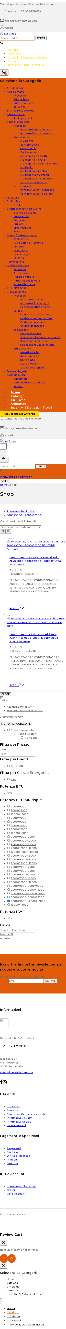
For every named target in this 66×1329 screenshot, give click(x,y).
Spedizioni (13, 1152)
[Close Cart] (3, 1243)
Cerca (41, 38)
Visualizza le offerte (19, 413)
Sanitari (18, 386)
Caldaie (18, 310)
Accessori (20, 95)
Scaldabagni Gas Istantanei (37, 344)
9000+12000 (19, 810)
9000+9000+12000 (23, 844)
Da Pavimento (29, 152)
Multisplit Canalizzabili (35, 174)
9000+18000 (19, 829)
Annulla (5, 938)
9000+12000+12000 (24, 882)
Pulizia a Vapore (24, 276)
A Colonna (27, 140)
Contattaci (14, 61)
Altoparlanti (21, 99)
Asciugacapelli (23, 118)
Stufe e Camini (23, 348)
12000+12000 (19, 814)
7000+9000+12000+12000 (28, 893)
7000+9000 (18, 821)
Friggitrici (20, 220)
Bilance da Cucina (25, 212)
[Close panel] (3, 1266)
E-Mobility (13, 201)
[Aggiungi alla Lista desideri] (8, 538)
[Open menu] (3, 453)
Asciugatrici (21, 239)
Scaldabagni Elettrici (33, 341)
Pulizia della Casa (18, 265)
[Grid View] (2, 531)
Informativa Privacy (19, 1117)
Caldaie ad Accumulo (33, 322)
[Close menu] (1, 1301)
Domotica (13, 197)
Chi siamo (13, 1286)
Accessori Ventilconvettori (37, 133)
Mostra (6, 934)
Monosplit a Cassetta (34, 156)
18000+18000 (19, 904)
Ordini (11, 1190)
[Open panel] (3, 446)
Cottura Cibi (21, 216)
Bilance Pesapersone (20, 110)
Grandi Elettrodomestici (22, 235)
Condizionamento (18, 121)
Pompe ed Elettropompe (30, 382)
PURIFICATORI (16, 288)
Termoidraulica (16, 374)
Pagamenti (14, 1148)
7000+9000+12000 (23, 840)
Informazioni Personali (21, 1186)
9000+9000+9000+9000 (27, 885)
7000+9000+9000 (23, 874)
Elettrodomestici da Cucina (24, 208)
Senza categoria (17, 371)
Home (11, 1279)
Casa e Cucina (16, 114)
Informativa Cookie (19, 1121)
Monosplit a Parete (32, 159)
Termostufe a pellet (33, 367)
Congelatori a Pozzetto (28, 242)
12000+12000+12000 (24, 852)
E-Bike (18, 205)
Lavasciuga (21, 250)
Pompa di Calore (30, 333)
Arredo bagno (15, 88)
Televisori (20, 106)
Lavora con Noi (16, 1125)
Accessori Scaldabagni (34, 303)
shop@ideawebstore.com (16, 1072)
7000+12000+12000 (24, 848)
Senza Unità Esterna (33, 182)
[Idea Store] (8, 33)
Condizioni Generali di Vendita (27, 57)
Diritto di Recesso (18, 1155)
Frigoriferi (20, 246)
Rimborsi (12, 1159)
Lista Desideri (16, 1193)
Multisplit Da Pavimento (36, 178)
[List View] (8, 531)
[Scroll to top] (4, 1258)
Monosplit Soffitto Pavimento (39, 163)
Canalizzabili (28, 148)
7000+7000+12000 (23, 878)
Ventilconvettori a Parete (36, 193)
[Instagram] (5, 1083)
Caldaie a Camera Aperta (35, 314)
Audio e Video (15, 91)
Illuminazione (15, 261)
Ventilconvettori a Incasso (37, 189)
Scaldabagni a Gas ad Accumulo (40, 337)
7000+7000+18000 (23, 855)
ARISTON (17, 765)
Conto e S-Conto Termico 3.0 (26, 64)
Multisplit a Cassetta (33, 171)
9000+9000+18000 (23, 859)
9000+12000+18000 (24, 863)
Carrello (13, 49)
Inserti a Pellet (29, 352)
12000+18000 (19, 833)
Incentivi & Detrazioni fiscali (31, 407)
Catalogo (12, 1282)
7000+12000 (19, 825)
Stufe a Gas (27, 359)
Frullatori (19, 224)
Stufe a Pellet (29, 363)
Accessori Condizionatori (36, 129)
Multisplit (26, 167)
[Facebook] (1, 1083)
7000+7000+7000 (23, 867)
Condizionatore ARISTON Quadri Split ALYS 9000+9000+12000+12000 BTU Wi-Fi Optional (35, 561)
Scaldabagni (21, 329)
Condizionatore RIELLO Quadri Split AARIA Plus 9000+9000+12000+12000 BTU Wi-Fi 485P (33, 638)
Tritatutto (20, 231)
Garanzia (12, 1163)
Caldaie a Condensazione (36, 318)
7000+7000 (18, 817)
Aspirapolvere (22, 273)
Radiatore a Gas (30, 356)
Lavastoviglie (22, 254)
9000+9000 (18, 806)
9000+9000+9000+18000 (27, 897)
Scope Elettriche (24, 284)
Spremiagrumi (23, 227)
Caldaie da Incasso (32, 325)
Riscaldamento (16, 291)
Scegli (14, 608)
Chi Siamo (14, 53)
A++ (13, 779)
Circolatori (20, 378)
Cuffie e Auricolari (25, 103)
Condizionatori (23, 137)
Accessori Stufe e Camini (36, 307)
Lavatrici (19, 257)
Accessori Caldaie (31, 299)
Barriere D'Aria (29, 144)
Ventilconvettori (24, 186)
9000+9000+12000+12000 (28, 901)
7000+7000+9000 (23, 870)
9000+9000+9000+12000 (27, 889)
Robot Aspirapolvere (27, 280)
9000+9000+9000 (23, 836)
